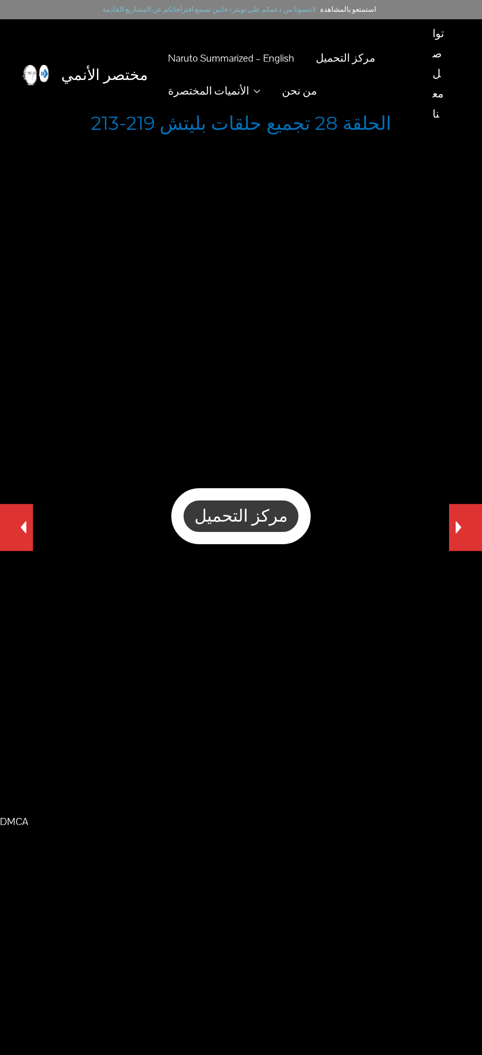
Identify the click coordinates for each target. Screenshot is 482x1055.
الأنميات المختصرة (208, 91)
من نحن (299, 91)
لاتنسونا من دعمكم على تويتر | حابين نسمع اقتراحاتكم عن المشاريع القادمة (209, 9)
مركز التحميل (345, 58)
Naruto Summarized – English (231, 58)
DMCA (14, 822)
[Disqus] (241, 678)
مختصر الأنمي (104, 74)
